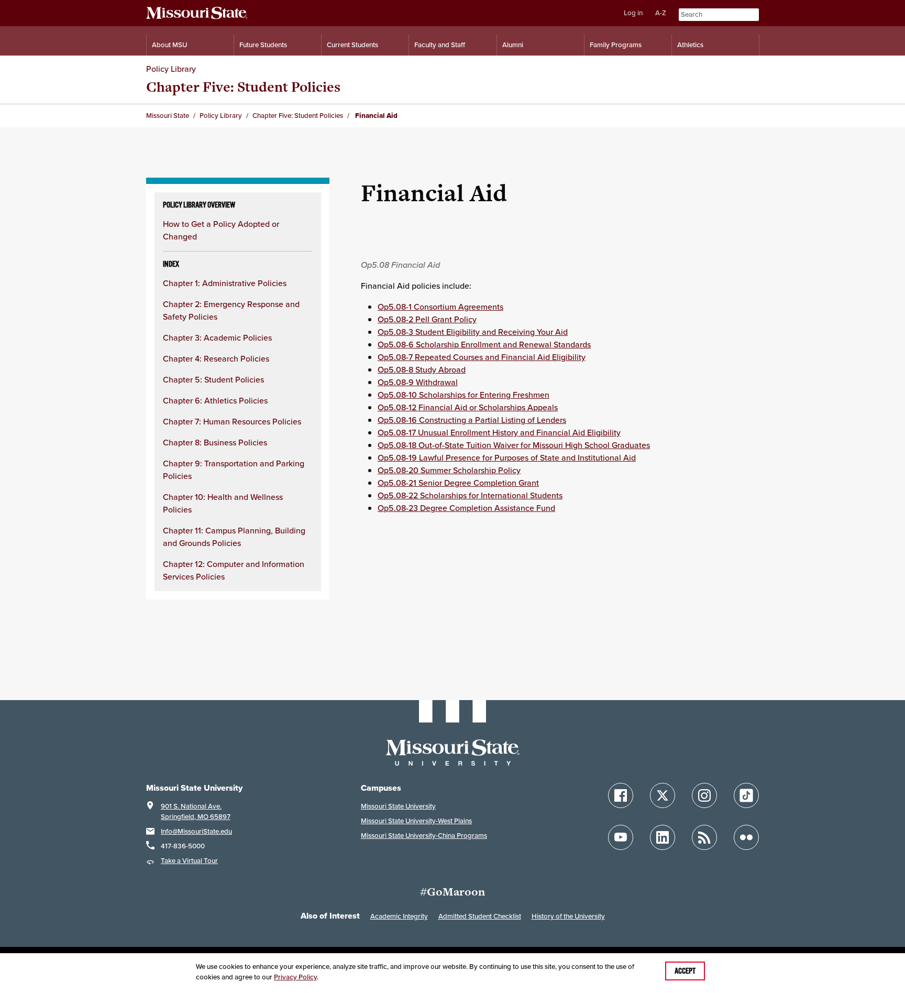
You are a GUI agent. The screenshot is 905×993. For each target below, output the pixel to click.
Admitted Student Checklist (479, 916)
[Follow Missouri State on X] (662, 795)
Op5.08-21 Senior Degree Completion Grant (458, 482)
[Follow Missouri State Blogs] (704, 837)
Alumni (512, 45)
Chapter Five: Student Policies (243, 86)
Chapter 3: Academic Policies (217, 337)
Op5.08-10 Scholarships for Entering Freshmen (463, 394)
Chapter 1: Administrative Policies (224, 283)
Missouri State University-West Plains (416, 821)
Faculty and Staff (439, 45)
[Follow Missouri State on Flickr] (746, 837)
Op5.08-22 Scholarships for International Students (470, 495)
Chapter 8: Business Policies (215, 442)
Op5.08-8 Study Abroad (422, 369)
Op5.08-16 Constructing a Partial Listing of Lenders (472, 419)
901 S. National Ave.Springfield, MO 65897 (195, 811)
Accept (685, 971)
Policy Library (171, 68)
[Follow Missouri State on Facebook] (620, 795)
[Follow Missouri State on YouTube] (620, 837)
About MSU (169, 45)
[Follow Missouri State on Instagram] (704, 795)
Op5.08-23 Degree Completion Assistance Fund (466, 508)
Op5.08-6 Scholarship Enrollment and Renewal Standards (484, 344)
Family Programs (616, 45)
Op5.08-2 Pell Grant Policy (427, 319)
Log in (633, 13)
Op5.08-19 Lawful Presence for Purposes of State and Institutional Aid (507, 457)
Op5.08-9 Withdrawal (418, 382)
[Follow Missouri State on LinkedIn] (662, 837)
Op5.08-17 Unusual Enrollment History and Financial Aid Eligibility (499, 432)
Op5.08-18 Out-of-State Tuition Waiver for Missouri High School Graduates (514, 445)
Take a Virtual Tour (189, 861)
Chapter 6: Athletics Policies (215, 400)
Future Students (263, 45)
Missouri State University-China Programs (424, 836)
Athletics (690, 45)
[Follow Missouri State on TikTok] (746, 795)
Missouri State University (398, 806)
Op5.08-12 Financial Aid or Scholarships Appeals (468, 407)
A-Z (660, 13)
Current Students (352, 45)
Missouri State (167, 116)
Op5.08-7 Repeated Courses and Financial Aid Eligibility (482, 357)
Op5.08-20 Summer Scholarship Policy (449, 470)
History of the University (568, 916)
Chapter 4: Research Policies (216, 358)
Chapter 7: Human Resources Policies (232, 421)
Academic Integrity (399, 916)
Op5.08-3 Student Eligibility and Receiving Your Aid (473, 331)
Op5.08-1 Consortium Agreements (440, 306)
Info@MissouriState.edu (196, 831)
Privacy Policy (295, 977)
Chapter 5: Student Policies (213, 379)
